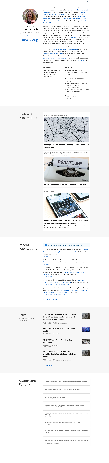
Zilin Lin (59, 323)
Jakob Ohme (79, 152)
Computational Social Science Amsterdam (65, 49)
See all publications (50, 299)
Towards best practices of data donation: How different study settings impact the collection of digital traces (60, 317)
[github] (33, 41)
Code (51, 276)
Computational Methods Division (53, 54)
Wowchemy (44, 460)
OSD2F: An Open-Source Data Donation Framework (65, 185)
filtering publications (75, 245)
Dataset (55, 284)
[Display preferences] (89, 2)
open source (54, 460)
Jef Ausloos (51, 152)
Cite (44, 256)
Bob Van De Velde (47, 153)
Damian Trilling (85, 152)
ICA (45, 424)
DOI (47, 256)
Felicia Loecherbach (54, 113)
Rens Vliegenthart (61, 113)
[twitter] (26, 41)
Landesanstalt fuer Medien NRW (51, 406)
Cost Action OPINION (49, 398)
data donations (71, 37)
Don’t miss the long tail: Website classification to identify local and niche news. (59, 354)
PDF (44, 264)
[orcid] (36, 41)
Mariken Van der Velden (52, 260)
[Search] (87, 2)
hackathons (81, 60)
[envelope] (23, 41)
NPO (45, 416)
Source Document (62, 284)
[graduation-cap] (30, 41)
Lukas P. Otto (46, 113)
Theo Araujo (46, 152)
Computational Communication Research (55, 58)
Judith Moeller (74, 152)
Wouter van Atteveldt (58, 152)
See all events (48, 365)
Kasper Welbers (61, 153)
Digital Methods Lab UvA (49, 433)
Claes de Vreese (54, 153)
